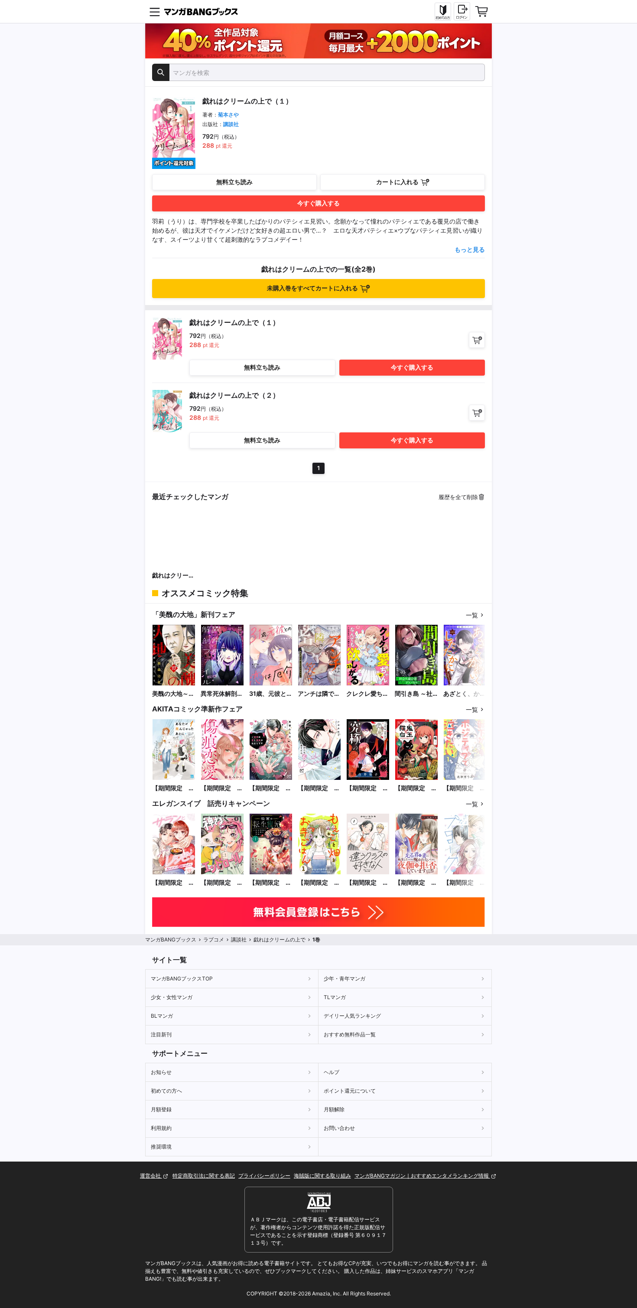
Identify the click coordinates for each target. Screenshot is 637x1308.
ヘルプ (331, 1072)
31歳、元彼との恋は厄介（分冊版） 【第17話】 (270, 694)
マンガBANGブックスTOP (182, 978)
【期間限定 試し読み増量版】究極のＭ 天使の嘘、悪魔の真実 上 (367, 788)
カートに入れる (397, 181)
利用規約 (161, 1128)
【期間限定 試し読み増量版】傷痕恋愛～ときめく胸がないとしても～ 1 (222, 788)
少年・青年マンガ (344, 978)
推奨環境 (161, 1146)
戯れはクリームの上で (173, 575)
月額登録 (161, 1109)
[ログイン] (462, 11)
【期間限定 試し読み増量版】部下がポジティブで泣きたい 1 (464, 788)
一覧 (472, 615)
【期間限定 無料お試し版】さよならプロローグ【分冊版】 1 (464, 883)
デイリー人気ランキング (352, 1016)
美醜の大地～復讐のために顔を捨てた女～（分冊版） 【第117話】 (173, 694)
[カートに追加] (477, 340)
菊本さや (228, 114)
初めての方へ (166, 1090)
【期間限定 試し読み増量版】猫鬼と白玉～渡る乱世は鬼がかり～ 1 (416, 788)
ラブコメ (213, 939)
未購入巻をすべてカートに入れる (312, 288)
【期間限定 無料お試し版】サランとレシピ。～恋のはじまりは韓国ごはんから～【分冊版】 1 (173, 883)
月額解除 (334, 1109)
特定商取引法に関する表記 (203, 1175)
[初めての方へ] (443, 12)
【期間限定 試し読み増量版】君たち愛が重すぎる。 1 (319, 788)
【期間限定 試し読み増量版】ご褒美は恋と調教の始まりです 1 (270, 788)
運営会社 (151, 1175)
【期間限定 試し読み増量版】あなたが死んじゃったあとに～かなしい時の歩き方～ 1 (173, 788)
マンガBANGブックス (170, 939)
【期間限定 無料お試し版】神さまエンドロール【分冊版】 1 (222, 883)
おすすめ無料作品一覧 (350, 1034)
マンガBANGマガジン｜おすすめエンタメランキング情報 (422, 1175)
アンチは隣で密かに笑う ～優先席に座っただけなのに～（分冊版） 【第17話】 (319, 694)
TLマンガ (335, 997)
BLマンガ (162, 1016)
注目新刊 (161, 1034)
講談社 (231, 124)
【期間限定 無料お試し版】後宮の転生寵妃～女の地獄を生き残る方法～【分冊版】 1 (270, 883)
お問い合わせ (339, 1128)
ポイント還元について (350, 1090)
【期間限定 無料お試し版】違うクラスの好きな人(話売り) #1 (367, 883)
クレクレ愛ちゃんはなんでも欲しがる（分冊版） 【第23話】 (367, 694)
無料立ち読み (234, 181)
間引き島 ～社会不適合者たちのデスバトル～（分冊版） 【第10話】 (416, 694)
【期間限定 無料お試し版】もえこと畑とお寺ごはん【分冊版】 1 (319, 883)
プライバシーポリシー (264, 1175)
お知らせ (161, 1072)
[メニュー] (154, 11)
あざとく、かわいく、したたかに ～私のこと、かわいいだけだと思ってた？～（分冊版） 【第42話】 (464, 694)
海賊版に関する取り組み (322, 1175)
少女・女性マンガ (171, 997)
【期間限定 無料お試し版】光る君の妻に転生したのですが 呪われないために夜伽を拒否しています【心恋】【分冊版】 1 (416, 883)
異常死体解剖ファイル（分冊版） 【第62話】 (222, 694)
